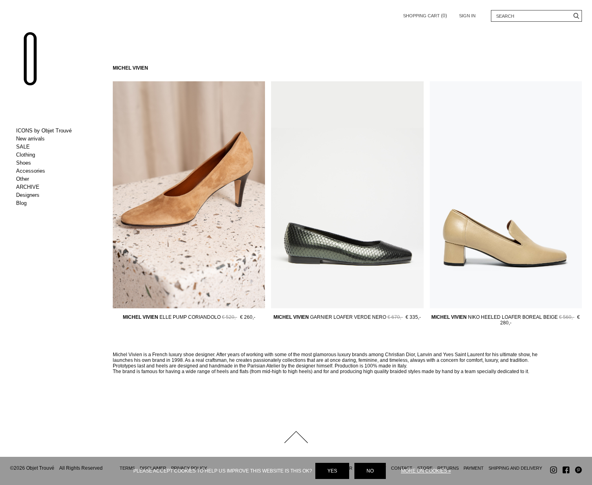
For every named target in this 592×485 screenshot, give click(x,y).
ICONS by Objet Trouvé (44, 131)
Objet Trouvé (30, 59)
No (370, 471)
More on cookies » (426, 471)
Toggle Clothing (49, 155)
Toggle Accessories (49, 171)
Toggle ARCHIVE (49, 187)
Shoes (23, 163)
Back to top (296, 437)
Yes (332, 471)
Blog (21, 203)
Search (576, 16)
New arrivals (30, 139)
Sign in (467, 15)
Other (22, 179)
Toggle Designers (49, 195)
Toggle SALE (49, 147)
